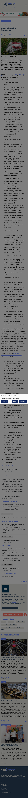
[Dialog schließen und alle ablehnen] (27, 395)
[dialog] (14, 399)
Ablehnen (15, 401)
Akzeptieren (22, 401)
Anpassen (4, 401)
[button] (26, 5)
